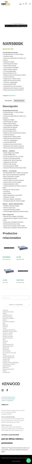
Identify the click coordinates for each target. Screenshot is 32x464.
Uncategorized (6, 372)
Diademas (5, 324)
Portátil (4, 354)
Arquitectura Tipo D (7, 316)
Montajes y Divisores (8, 338)
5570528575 (11, 398)
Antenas (5, 313)
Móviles (4, 342)
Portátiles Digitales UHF (8, 356)
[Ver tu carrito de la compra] (26, 4)
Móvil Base (5, 341)
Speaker (5, 370)
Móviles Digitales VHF (8, 346)
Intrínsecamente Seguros (9, 329)
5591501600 (10, 400)
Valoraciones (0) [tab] (19, 100)
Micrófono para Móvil (8, 336)
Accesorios (5, 310)
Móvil (4, 339)
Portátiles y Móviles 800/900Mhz (11, 362)
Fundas (4, 328)
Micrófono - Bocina (7, 334)
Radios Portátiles (7, 365)
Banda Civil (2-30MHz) (8, 318)
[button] (28, 460)
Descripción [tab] (8, 100)
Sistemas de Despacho (8, 369)
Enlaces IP (5, 326)
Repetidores (12, 95)
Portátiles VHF (6, 360)
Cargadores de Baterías (9, 321)
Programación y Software (9, 364)
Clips (4, 323)
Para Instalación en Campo (9, 352)
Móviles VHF (6, 349)
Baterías (5, 320)
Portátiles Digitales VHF (8, 357)
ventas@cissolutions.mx (8, 397)
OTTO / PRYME (7, 351)
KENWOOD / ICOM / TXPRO (10, 331)
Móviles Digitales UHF (8, 344)
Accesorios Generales (8, 311)
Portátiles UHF (6, 359)
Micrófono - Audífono (8, 333)
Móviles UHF (6, 347)
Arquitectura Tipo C (7, 315)
